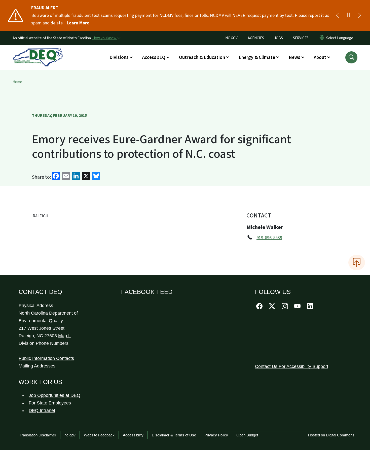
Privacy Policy (216, 435)
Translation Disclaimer (38, 435)
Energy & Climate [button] (257, 57)
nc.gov (70, 435)
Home (17, 82)
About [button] (320, 57)
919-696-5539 (269, 238)
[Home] (38, 51)
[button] (351, 57)
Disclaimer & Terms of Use (174, 435)
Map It (64, 335)
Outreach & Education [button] (202, 57)
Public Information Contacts (46, 358)
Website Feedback (99, 435)
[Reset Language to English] (322, 38)
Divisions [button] (119, 57)
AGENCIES (256, 38)
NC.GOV (231, 38)
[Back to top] (356, 262)
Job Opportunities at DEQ (54, 395)
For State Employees (50, 402)
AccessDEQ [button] (153, 57)
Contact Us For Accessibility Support (291, 366)
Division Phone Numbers (43, 343)
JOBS (278, 38)
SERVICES (301, 38)
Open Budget (247, 435)
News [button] (294, 57)
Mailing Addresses (37, 365)
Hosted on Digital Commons (331, 435)
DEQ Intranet (42, 410)
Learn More (78, 23)
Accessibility (133, 435)
